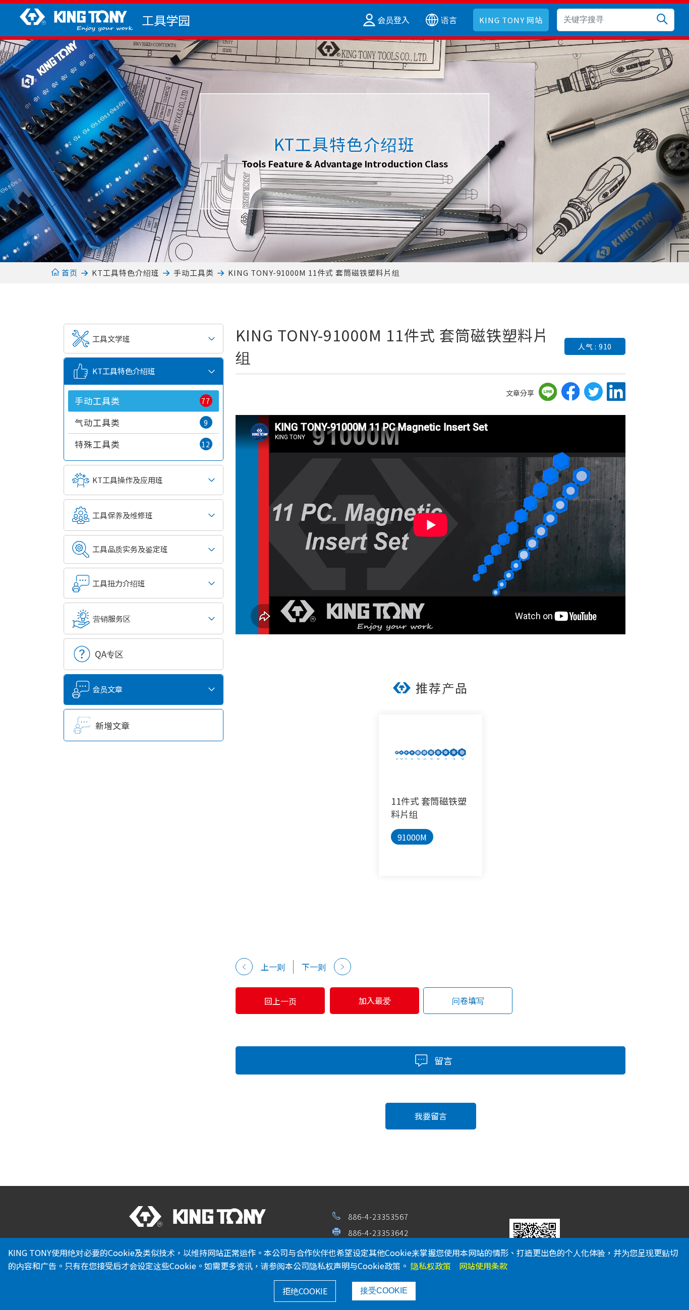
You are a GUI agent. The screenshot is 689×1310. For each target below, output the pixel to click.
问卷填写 (468, 1000)
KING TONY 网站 (511, 20)
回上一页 (280, 1001)
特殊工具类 (142, 444)
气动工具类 (141, 422)
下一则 (314, 967)
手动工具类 (194, 272)
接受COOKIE (384, 1290)
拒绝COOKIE (304, 1291)
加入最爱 (375, 1000)
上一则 (273, 967)
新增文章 (112, 725)
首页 (68, 272)
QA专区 (109, 653)
